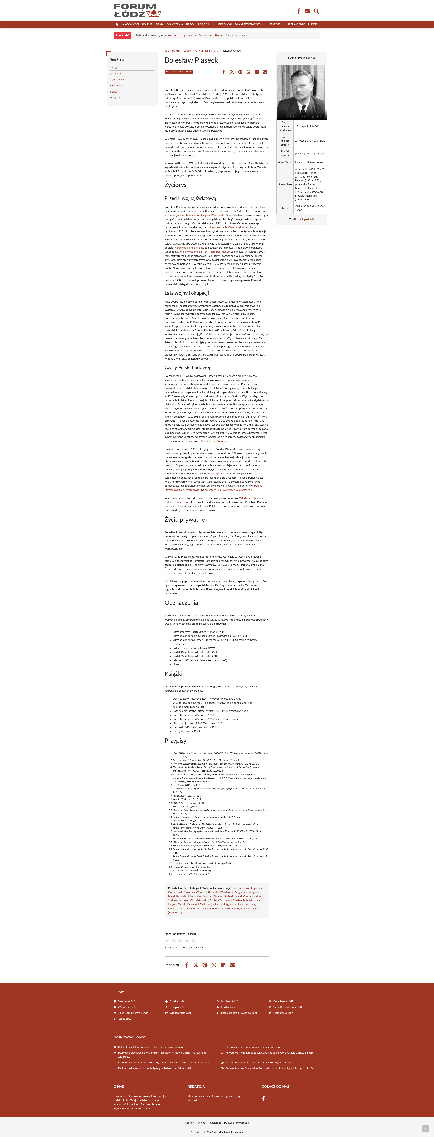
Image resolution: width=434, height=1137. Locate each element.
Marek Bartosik (177, 896)
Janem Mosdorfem (189, 251)
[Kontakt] (307, 11)
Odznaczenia (117, 85)
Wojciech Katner (196, 908)
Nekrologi (224, 24)
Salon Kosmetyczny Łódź (287, 1007)
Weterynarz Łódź (128, 1007)
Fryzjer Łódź (228, 1007)
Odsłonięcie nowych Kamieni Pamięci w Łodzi (252, 1047)
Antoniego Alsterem (220, 473)
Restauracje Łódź (283, 1013)
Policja (147, 24)
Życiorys (118, 73)
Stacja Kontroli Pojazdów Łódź (239, 1013)
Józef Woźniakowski (195, 900)
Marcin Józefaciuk (219, 908)
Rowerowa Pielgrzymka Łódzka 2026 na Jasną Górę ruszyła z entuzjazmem (269, 1052)
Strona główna (172, 51)
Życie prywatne (118, 79)
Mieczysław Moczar (200, 896)
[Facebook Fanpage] (298, 11)
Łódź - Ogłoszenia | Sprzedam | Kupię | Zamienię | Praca (210, 35)
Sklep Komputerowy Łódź (133, 1013)
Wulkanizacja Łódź (180, 1013)
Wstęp (113, 67)
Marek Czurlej (243, 896)
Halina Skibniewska (176, 502)
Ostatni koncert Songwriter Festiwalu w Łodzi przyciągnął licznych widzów (269, 1068)
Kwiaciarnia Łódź (283, 1001)
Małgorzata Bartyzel (246, 892)
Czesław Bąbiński (242, 900)
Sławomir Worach (194, 892)
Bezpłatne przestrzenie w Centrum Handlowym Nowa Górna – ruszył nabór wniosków (163, 1054)
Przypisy (115, 97)
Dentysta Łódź (126, 1001)
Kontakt (192, 1100)
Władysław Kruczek (251, 498)
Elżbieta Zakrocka (219, 900)
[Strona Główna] (117, 24)
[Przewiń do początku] (425, 1128)
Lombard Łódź (229, 1001)
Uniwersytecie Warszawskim (227, 227)
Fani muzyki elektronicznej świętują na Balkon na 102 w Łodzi (154, 1068)
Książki (114, 91)
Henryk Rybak (240, 888)
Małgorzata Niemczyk (235, 904)
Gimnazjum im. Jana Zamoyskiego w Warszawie (195, 215)
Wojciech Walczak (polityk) (204, 904)
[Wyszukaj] (316, 10)
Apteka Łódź (177, 1001)
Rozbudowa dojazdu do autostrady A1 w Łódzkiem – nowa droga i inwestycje (163, 1062)
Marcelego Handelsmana (188, 247)
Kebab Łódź (124, 1018)
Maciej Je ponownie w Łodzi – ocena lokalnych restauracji (259, 1062)
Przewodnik (296, 24)
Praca (190, 24)
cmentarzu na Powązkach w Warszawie (228, 490)
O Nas (201, 1122)
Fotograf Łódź (178, 1007)
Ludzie (312, 24)
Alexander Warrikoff (219, 892)
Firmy (159, 24)
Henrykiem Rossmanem (216, 251)
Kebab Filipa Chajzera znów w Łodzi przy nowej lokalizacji (152, 1047)
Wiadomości (130, 24)
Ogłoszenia (175, 24)
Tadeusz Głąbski (223, 896)
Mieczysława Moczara (213, 441)
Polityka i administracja (206, 51)
